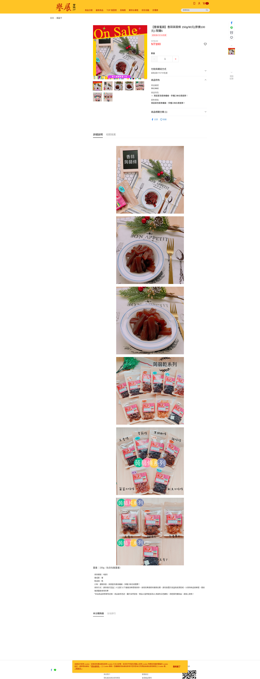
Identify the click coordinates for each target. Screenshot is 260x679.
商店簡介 (107, 674)
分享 (156, 119)
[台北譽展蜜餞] (65, 7)
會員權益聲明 (147, 678)
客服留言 (145, 674)
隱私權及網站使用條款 (112, 678)
